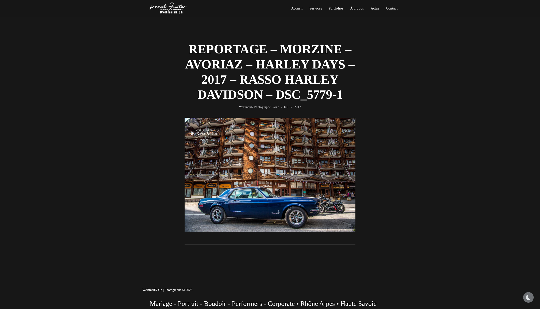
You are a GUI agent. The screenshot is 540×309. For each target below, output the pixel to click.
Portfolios (336, 8)
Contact (392, 8)
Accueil (297, 8)
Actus (375, 8)
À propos (357, 8)
